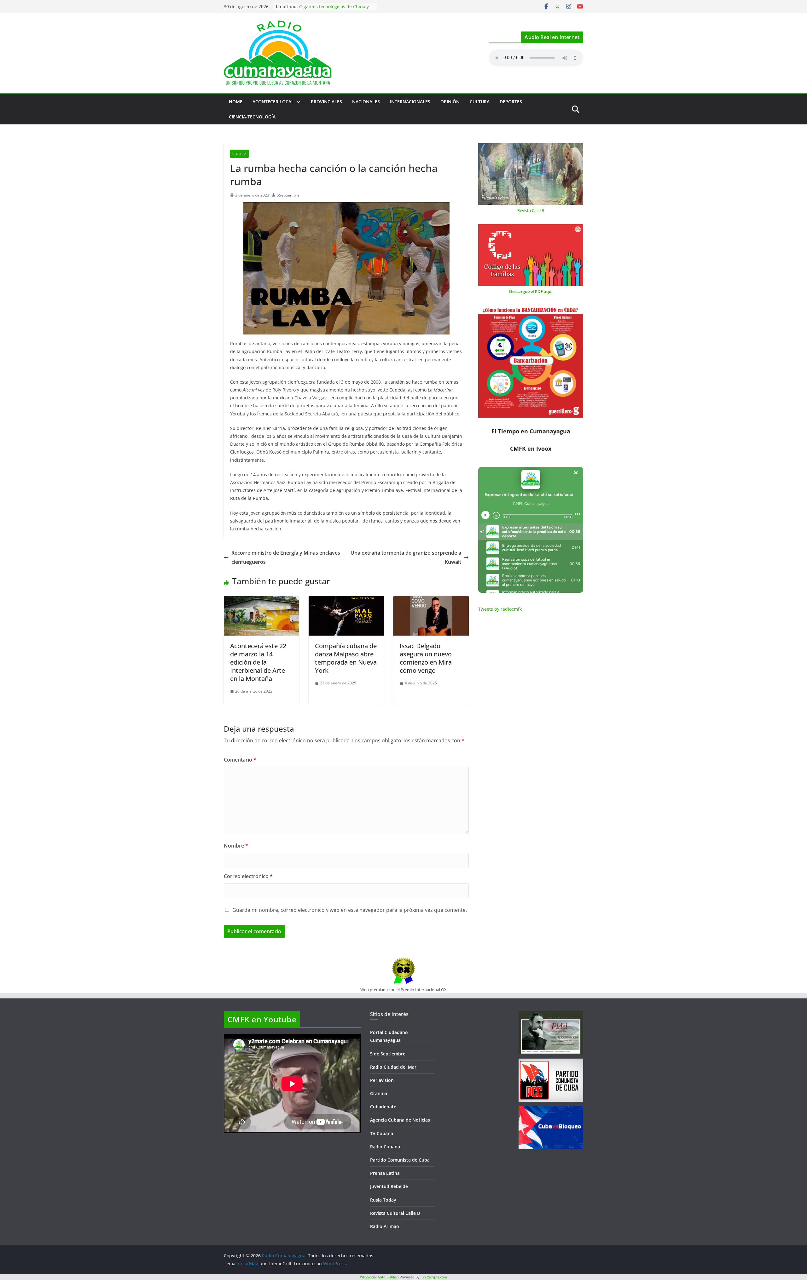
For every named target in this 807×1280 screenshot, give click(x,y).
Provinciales (326, 102)
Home (235, 102)
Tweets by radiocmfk (500, 609)
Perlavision (382, 1080)
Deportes (511, 102)
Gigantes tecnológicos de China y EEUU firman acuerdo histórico (334, 9)
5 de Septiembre (387, 1054)
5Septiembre (288, 195)
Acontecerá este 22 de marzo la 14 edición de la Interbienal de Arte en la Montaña (258, 662)
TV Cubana (381, 1133)
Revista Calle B (530, 210)
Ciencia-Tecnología (252, 117)
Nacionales (366, 102)
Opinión (450, 102)
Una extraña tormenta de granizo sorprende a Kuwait (406, 557)
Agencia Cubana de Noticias (400, 1120)
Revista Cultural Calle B (395, 1213)
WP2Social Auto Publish (379, 1277)
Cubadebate (383, 1107)
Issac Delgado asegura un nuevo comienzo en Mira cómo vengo (426, 658)
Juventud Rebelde (389, 1186)
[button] (297, 101)
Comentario (240, 759)
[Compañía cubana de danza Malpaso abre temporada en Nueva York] (346, 600)
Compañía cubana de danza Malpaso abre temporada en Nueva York (346, 658)
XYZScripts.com (434, 1277)
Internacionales (410, 102)
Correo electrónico (248, 876)
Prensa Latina (385, 1173)
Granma (378, 1093)
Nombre (236, 845)
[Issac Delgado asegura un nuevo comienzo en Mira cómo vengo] (431, 600)
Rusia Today (383, 1200)
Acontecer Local (273, 102)
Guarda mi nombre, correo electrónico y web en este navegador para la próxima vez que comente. (349, 909)
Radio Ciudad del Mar (393, 1067)
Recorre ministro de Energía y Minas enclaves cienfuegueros (285, 557)
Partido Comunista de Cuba (400, 1160)
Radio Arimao (384, 1226)
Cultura (480, 102)
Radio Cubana (385, 1147)
